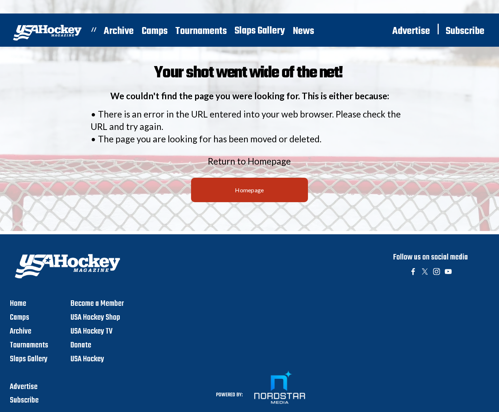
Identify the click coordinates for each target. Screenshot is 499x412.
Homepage (249, 189)
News (303, 31)
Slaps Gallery (260, 31)
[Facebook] (413, 271)
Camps (155, 31)
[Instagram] (436, 271)
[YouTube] (448, 271)
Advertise (411, 31)
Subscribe (465, 31)
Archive (119, 31)
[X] (424, 271)
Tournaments (201, 31)
